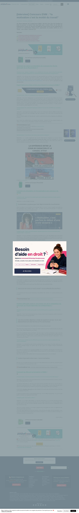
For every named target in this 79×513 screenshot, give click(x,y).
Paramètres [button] (59, 511)
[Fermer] (77, 511)
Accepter (73, 511)
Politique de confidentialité (6, 511)
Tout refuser (66, 511)
